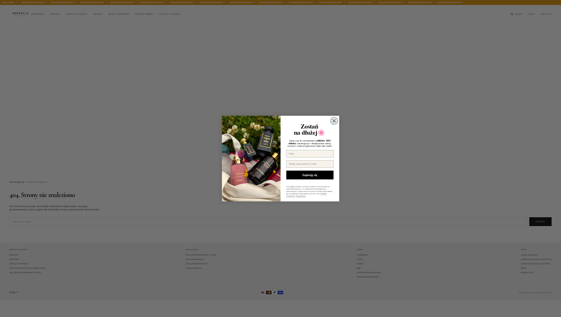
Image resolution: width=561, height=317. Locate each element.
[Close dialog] (334, 121)
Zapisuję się (309, 175)
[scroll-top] (554, 310)
